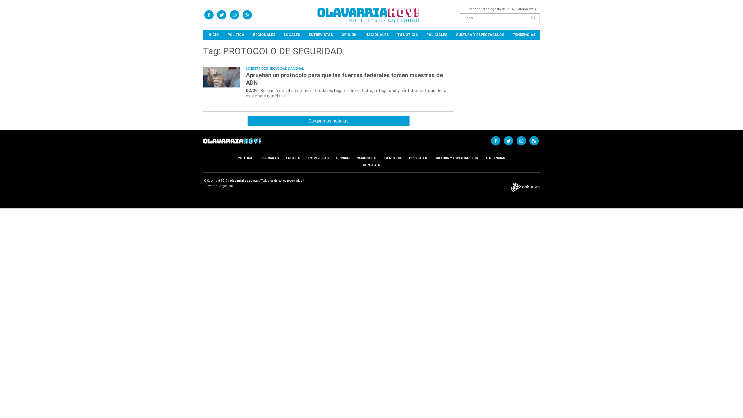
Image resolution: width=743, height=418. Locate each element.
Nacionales (377, 35)
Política (236, 35)
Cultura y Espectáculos (480, 35)
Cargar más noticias (329, 121)
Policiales (436, 35)
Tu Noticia (407, 35)
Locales (292, 35)
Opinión (349, 35)
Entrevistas (321, 35)
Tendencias (524, 35)
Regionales (264, 35)
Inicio (213, 35)
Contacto (371, 165)
